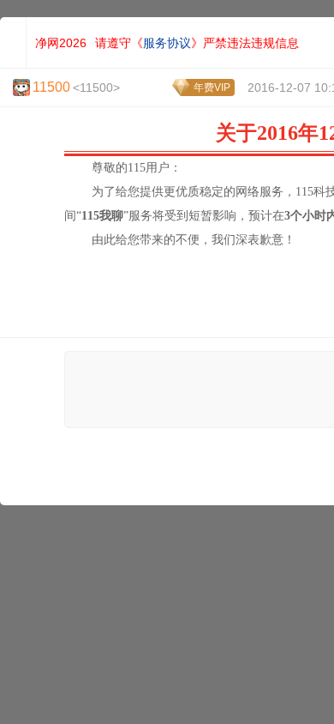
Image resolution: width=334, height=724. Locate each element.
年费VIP (212, 87)
